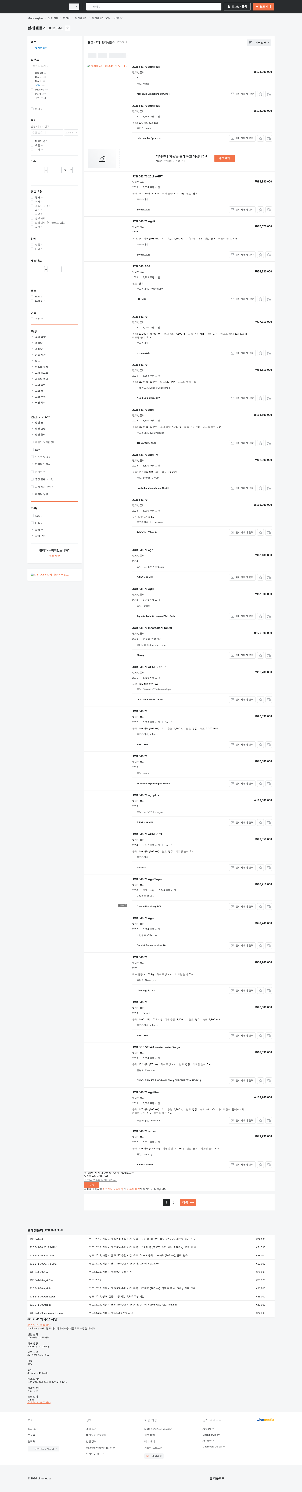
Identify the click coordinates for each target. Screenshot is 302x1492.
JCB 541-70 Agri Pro (145, 1092)
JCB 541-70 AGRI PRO (147, 834)
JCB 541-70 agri (142, 550)
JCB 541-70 (140, 316)
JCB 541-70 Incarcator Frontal (152, 627)
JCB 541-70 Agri (143, 409)
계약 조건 (91, 1428)
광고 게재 (224, 158)
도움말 (31, 1435)
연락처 (31, 1441)
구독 (91, 1184)
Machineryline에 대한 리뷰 (100, 1447)
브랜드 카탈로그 (95, 1454)
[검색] (90, 6)
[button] (260, 94)
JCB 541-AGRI (141, 266)
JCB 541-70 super (144, 1131)
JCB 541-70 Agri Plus (146, 66)
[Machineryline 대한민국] (46, 6)
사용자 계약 (133, 1189)
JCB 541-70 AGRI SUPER (149, 667)
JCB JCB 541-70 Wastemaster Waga (156, 1047)
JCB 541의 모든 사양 (39, 1325)
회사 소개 (33, 1428)
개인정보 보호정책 (113, 1189)
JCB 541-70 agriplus (145, 795)
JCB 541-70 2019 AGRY (147, 176)
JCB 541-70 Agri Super (147, 879)
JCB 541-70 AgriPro (145, 221)
